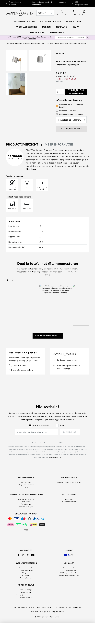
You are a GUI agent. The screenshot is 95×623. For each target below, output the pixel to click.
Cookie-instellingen (69, 570)
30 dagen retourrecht (68, 502)
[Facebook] (18, 555)
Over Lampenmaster (26, 568)
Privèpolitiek (26, 573)
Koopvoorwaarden (26, 570)
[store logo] (19, 13)
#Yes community (69, 568)
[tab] (24, 144)
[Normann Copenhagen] (66, 54)
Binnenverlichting (29, 43)
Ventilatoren (73, 21)
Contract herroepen (26, 507)
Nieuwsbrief (69, 499)
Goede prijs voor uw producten (26, 595)
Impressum (26, 575)
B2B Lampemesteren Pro (69, 573)
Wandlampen (40, 43)
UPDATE (71, 38)
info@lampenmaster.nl (23, 370)
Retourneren (26, 502)
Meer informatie (59, 144)
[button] (16, 84)
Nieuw (75, 27)
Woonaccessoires (26, 597)
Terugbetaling (26, 504)
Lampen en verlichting (14, 43)
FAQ (26, 487)
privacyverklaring (55, 457)
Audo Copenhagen (26, 590)
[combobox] (45, 13)
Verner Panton (26, 592)
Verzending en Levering (26, 499)
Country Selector (26, 578)
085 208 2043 (19, 365)
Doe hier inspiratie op (46, 335)
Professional (57, 32)
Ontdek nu (32, 38)
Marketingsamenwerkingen (69, 575)
